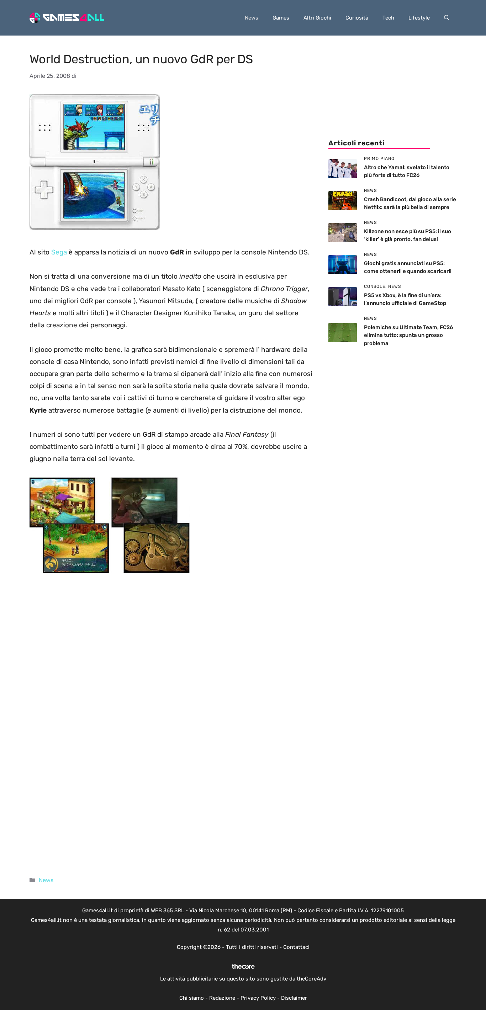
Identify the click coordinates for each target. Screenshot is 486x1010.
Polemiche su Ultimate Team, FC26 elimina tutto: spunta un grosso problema (408, 335)
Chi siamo (191, 998)
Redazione (222, 998)
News (251, 18)
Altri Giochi (317, 18)
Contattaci (296, 947)
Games (281, 18)
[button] (446, 17)
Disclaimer (294, 998)
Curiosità (356, 18)
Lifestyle (419, 18)
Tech (388, 18)
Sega (60, 252)
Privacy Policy (258, 998)
